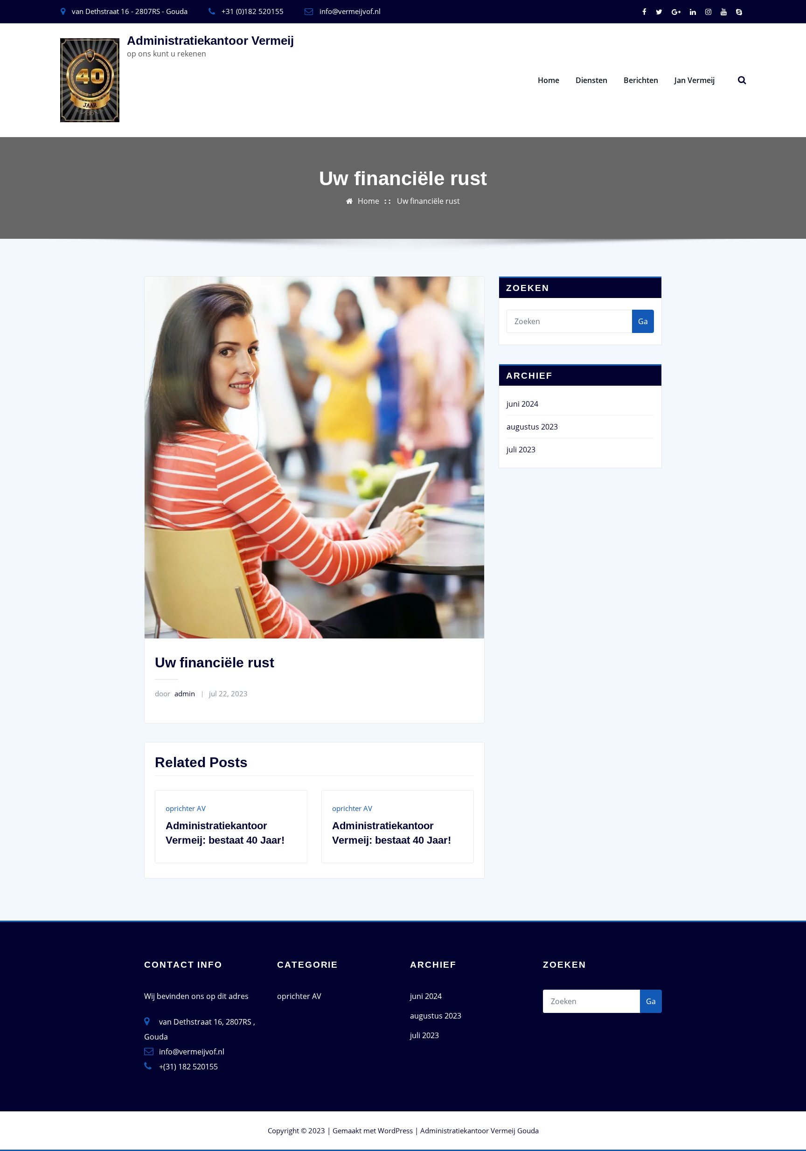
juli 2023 (521, 449)
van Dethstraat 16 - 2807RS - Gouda (130, 11)
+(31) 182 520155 (188, 1066)
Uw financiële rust (428, 201)
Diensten (591, 80)
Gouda (528, 1130)
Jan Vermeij (694, 80)
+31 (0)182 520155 (253, 11)
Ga (643, 321)
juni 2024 (522, 404)
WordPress (395, 1130)
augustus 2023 (532, 427)
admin (175, 693)
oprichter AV (186, 808)
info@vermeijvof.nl (350, 11)
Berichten (641, 80)
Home (548, 80)
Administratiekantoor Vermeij (210, 40)
